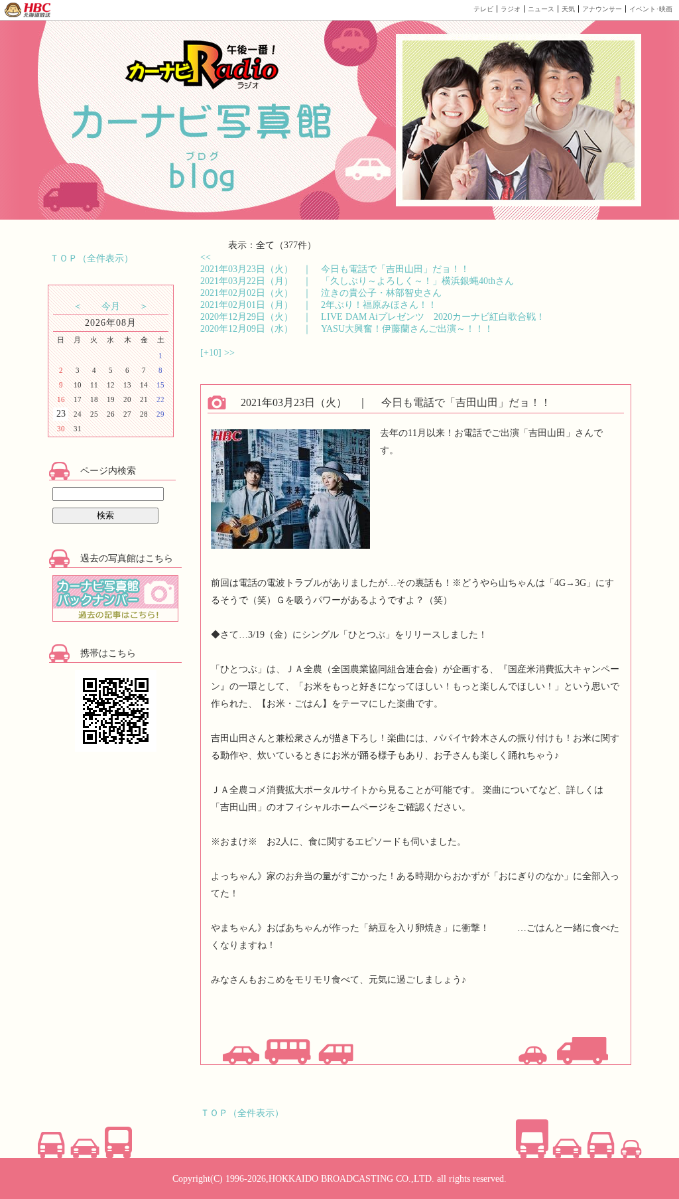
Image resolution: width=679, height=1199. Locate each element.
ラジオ (511, 9)
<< (205, 257)
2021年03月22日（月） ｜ (357, 281)
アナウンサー (602, 9)
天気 (568, 9)
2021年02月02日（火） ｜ (321, 293)
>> (229, 353)
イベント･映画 (650, 9)
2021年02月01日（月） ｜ (318, 305)
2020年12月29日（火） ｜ (372, 317)
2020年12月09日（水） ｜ (346, 329)
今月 (110, 306)
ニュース (541, 9)
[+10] (212, 353)
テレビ (483, 9)
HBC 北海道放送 (28, 10)
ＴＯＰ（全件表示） (91, 258)
